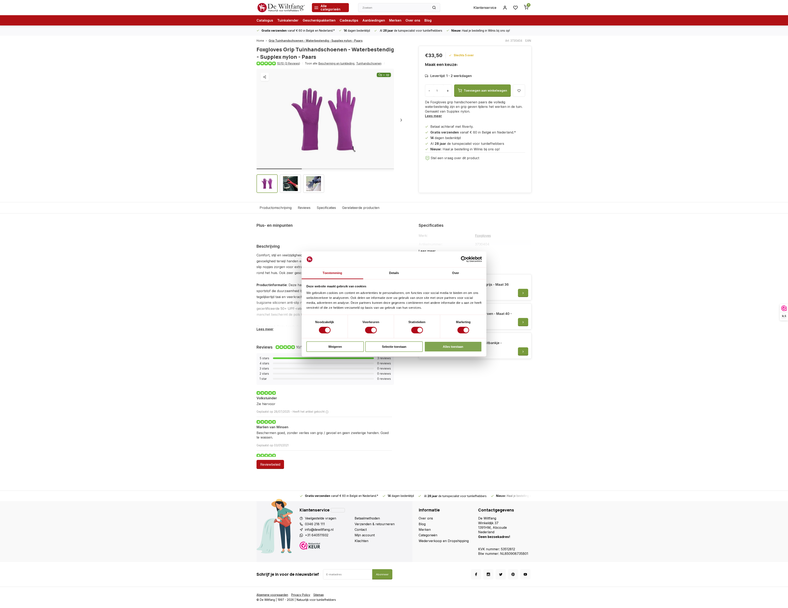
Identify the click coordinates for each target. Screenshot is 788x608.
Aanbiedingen (373, 20)
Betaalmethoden (367, 518)
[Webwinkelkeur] (326, 546)
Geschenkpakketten (319, 20)
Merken (395, 20)
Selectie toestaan (394, 346)
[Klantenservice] (338, 510)
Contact (361, 529)
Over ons (412, 20)
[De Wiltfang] (281, 7)
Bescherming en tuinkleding (336, 63)
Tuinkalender (288, 20)
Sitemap (318, 594)
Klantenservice (484, 8)
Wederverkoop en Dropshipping (444, 541)
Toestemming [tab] (332, 273)
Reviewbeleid (270, 464)
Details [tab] (394, 273)
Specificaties (326, 208)
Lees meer (433, 116)
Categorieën (428, 535)
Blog (428, 20)
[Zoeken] (434, 7)
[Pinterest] (513, 574)
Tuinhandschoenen (368, 63)
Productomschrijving (276, 208)
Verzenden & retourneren (375, 524)
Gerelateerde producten (360, 208)
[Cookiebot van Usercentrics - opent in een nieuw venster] (464, 259)
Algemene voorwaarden (272, 594)
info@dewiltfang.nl (319, 529)
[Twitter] (501, 574)
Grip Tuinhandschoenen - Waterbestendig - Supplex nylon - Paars (316, 40)
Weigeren (335, 346)
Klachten (361, 541)
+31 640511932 (316, 535)
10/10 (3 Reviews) (288, 63)
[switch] (371, 330)
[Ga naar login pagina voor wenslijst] (515, 7)
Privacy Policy (300, 594)
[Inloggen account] (504, 7)
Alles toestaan (453, 346)
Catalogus (265, 20)
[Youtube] (525, 574)
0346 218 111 (315, 524)
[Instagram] (488, 574)
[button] (401, 120)
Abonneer (382, 574)
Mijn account (365, 535)
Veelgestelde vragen (320, 518)
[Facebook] (476, 574)
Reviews (304, 208)
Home (260, 40)
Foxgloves (483, 236)
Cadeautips (349, 20)
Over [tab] (455, 273)
